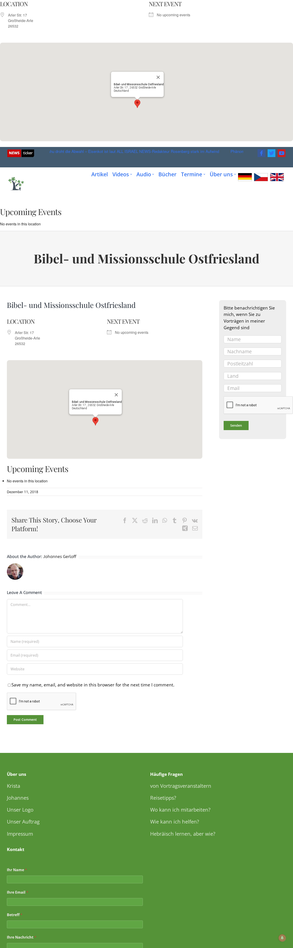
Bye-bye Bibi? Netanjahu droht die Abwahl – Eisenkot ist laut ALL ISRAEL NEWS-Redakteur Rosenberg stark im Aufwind (108, 151)
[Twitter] (271, 153)
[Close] (158, 77)
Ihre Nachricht (21, 937)
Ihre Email (17, 892)
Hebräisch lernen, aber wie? (182, 833)
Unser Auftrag (23, 821)
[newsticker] (21, 151)
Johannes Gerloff (59, 556)
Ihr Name (17, 870)
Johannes (18, 797)
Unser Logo (20, 809)
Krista (13, 785)
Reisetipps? (163, 797)
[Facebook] (261, 153)
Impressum (20, 833)
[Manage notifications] (282, 938)
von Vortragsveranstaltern (180, 785)
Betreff (14, 915)
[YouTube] (281, 153)
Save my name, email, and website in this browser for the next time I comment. (92, 685)
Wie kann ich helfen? (174, 821)
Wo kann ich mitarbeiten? (180, 809)
